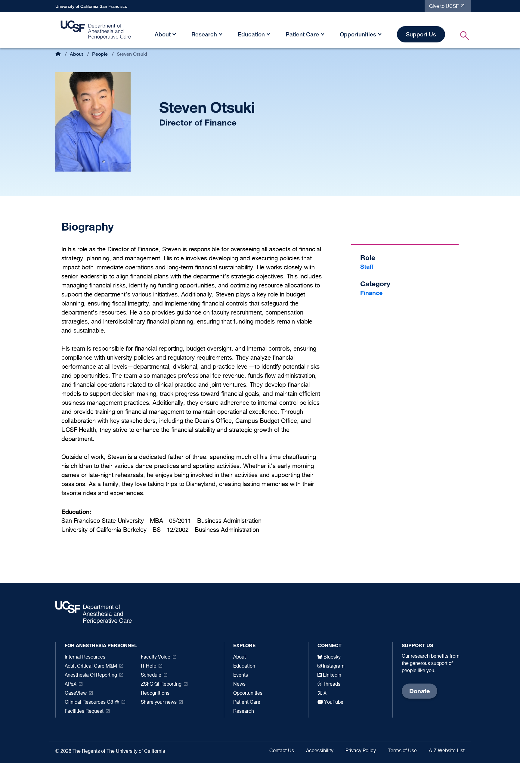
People (100, 54)
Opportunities (358, 34)
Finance (371, 292)
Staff (366, 266)
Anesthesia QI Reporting (91, 675)
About (163, 34)
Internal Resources (85, 657)
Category (375, 283)
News (239, 684)
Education (251, 34)
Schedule (151, 675)
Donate (419, 691)
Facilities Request (84, 711)
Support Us (421, 34)
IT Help (148, 666)
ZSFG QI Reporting (161, 684)
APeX (70, 684)
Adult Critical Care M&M (91, 666)
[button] (174, 35)
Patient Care (302, 34)
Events (240, 675)
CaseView (76, 693)
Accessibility (319, 751)
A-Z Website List (447, 751)
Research (204, 34)
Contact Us (281, 751)
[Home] (96, 31)
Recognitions (155, 693)
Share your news (159, 702)
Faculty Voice (155, 657)
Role (367, 257)
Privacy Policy (360, 751)
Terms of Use (402, 751)
